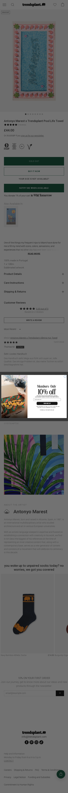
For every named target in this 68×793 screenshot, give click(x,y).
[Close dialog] (65, 376)
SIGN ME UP (47, 403)
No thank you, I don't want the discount (47, 409)
